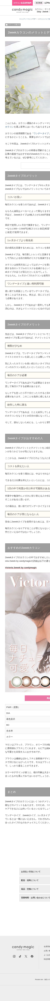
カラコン (9, 127)
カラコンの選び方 (14, 25)
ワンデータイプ (41, 133)
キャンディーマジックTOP (27, 19)
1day (39, 12)
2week (45, 12)
